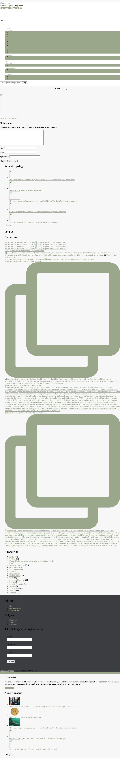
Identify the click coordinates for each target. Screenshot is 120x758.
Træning (13, 46)
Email (2, 152)
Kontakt (13, 72)
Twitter (12, 622)
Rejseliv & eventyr (17, 34)
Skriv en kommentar (9, 118)
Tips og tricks (15, 52)
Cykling (12, 43)
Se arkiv (12, 78)
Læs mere (9, 688)
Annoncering (14, 610)
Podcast (12, 582)
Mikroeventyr (15, 32)
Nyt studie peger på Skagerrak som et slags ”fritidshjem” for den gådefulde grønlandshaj (43, 201)
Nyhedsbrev (9, 74)
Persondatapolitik (7, 671)
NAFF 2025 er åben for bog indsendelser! (25, 190)
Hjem (11, 606)
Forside (8, 28)
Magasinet (9, 63)
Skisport (13, 48)
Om (11, 70)
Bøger (12, 59)
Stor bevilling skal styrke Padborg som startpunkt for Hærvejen (33, 222)
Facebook (13, 620)
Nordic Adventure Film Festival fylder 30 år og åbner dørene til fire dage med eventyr (42, 180)
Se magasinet (15, 65)
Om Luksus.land (10, 68)
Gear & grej (9, 55)
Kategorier (9, 30)
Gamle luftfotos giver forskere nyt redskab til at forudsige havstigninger (37, 212)
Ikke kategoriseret (16, 569)
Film (7, 61)
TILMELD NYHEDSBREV (11, 8)
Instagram (13, 624)
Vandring (13, 39)
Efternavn (11, 645)
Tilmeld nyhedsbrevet (19, 76)
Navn (2, 148)
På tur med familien (16, 580)
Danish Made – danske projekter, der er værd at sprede (33, 37)
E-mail (10, 653)
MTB (11, 41)
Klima (11, 571)
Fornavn (10, 636)
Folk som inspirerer (17, 50)
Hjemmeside (4, 156)
